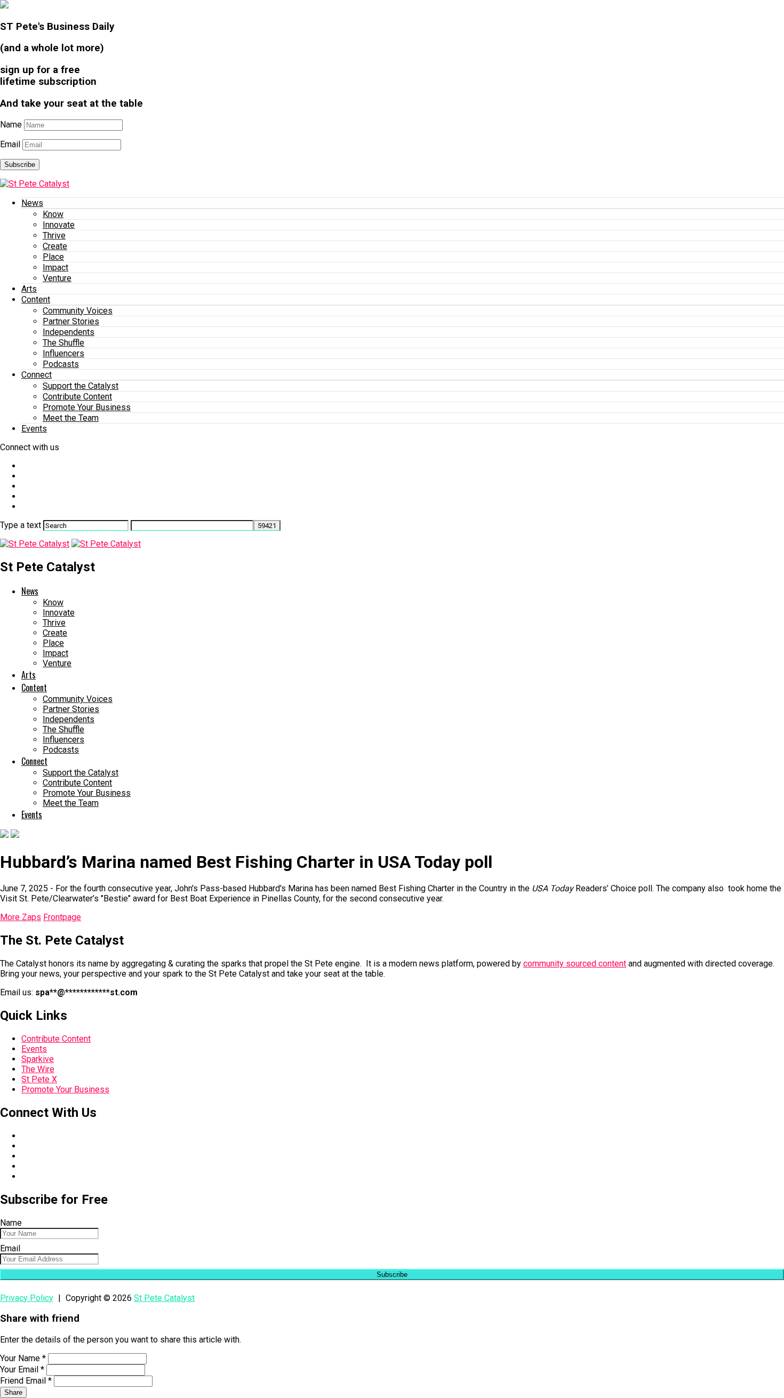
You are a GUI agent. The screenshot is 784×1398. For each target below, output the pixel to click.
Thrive (54, 235)
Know (53, 214)
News (32, 203)
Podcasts (61, 364)
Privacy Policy (26, 1298)
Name (11, 124)
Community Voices (78, 311)
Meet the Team (71, 418)
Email (10, 144)
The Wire (37, 1069)
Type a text (20, 525)
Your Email (22, 1369)
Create (55, 246)
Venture (57, 278)
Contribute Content (77, 397)
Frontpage (62, 917)
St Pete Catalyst (164, 1298)
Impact (55, 267)
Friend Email (26, 1381)
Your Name (23, 1358)
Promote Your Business (87, 407)
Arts (29, 289)
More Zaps (20, 917)
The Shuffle (63, 343)
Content (35, 299)
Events (34, 429)
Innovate (59, 225)
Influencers (63, 353)
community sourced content (574, 963)
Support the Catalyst (80, 386)
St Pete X (39, 1079)
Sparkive (37, 1059)
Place (53, 257)
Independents (68, 332)
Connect (36, 375)
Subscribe (19, 165)
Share (13, 1392)
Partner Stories (71, 321)
